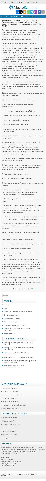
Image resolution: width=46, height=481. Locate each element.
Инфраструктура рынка (12, 318)
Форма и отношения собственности (14, 405)
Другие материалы (10, 333)
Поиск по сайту (31, 2)
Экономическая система (25, 16)
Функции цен (6, 438)
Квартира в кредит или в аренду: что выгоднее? (16, 353)
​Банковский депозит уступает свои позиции (18, 357)
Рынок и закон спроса (11, 322)
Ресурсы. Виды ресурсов (11, 401)
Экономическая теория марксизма (14, 395)
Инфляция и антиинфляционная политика (18, 312)
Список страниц (16, 2)
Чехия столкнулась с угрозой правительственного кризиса (14, 366)
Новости (11, 16)
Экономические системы (10, 391)
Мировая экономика (9, 431)
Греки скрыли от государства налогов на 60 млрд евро (18, 343)
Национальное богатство (10, 424)
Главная (4, 2)
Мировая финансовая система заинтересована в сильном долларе (20, 361)
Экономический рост (9, 398)
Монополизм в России (9, 418)
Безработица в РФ (8, 421)
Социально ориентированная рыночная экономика (17, 329)
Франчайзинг (6, 428)
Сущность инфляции (9, 434)
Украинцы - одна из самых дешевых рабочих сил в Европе (19, 348)
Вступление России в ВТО (11, 408)
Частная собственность (10, 388)
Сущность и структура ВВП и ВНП (15, 325)
